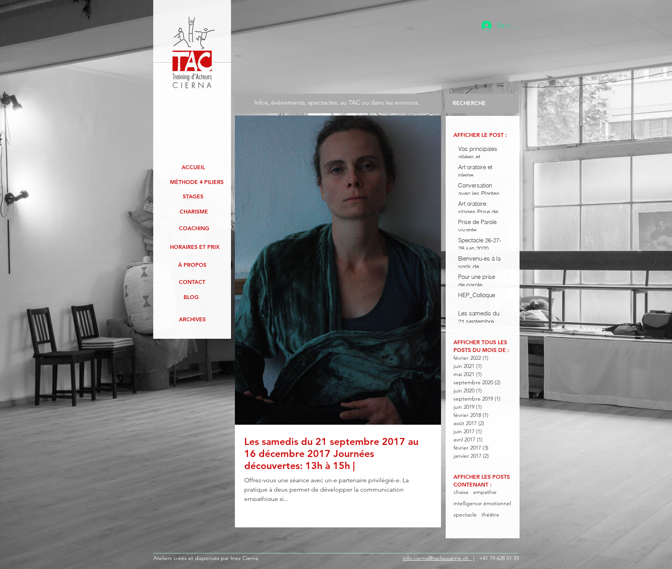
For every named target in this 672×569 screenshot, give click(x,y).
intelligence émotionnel (482, 503)
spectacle (465, 514)
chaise (461, 492)
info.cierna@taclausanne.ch (437, 558)
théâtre (490, 514)
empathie (485, 492)
